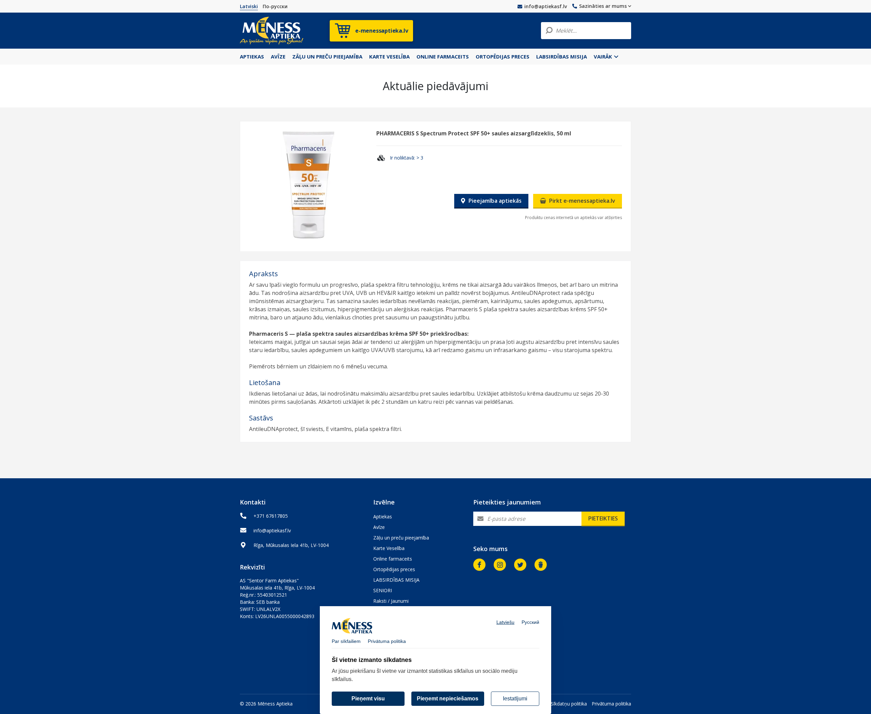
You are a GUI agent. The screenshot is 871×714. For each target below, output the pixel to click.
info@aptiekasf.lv (545, 6)
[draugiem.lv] (541, 565)
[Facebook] (479, 565)
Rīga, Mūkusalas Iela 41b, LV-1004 (291, 545)
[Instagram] (500, 565)
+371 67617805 (270, 516)
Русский (530, 622)
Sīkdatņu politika (569, 703)
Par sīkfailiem (346, 641)
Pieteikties (603, 518)
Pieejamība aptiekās (494, 200)
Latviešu (505, 622)
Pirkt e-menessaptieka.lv (581, 200)
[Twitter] (520, 565)
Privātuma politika (611, 703)
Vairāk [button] (603, 56)
